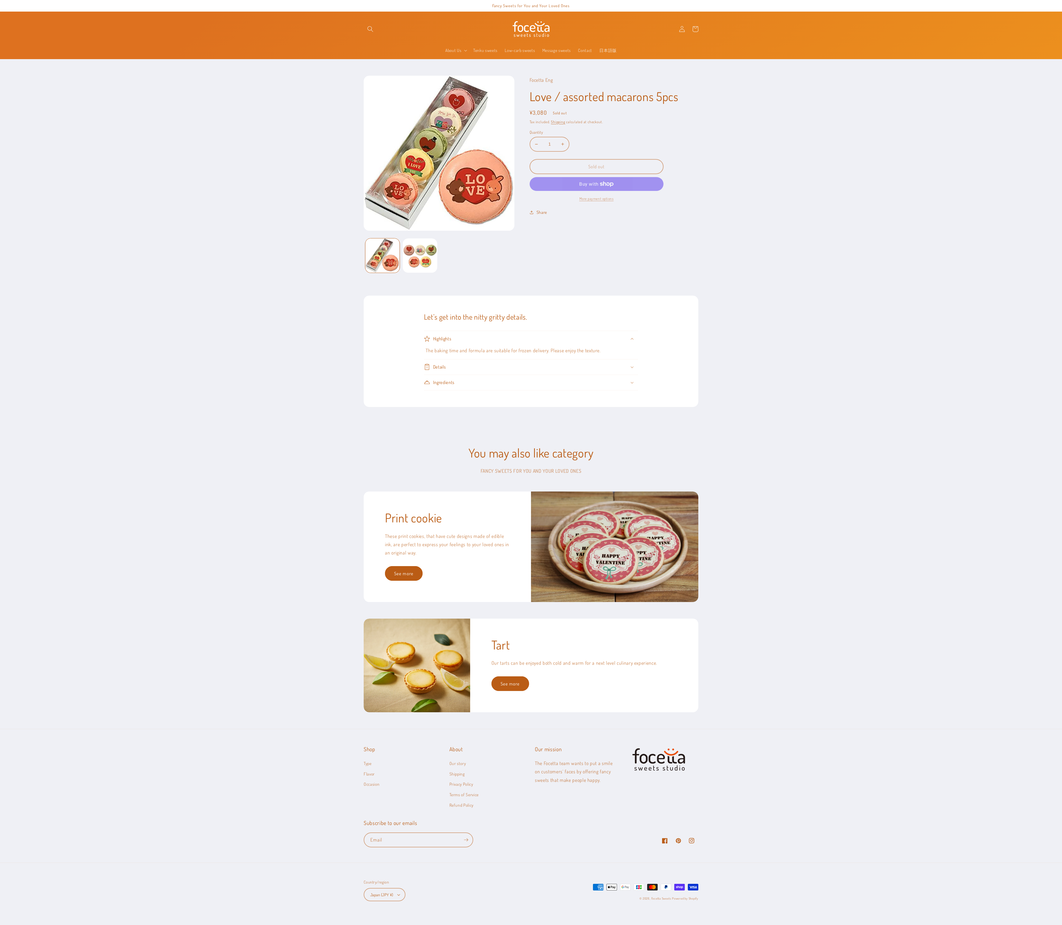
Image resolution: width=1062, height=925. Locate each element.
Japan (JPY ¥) (381, 894)
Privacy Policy (461, 784)
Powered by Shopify (685, 898)
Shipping (558, 121)
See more (403, 573)
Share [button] (542, 212)
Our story (457, 763)
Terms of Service (464, 794)
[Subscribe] (466, 839)
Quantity (536, 132)
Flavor (369, 774)
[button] (370, 29)
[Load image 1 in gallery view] (382, 255)
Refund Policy (461, 805)
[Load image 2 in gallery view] (420, 255)
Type (368, 763)
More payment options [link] (596, 198)
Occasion (371, 784)
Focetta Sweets (661, 898)
